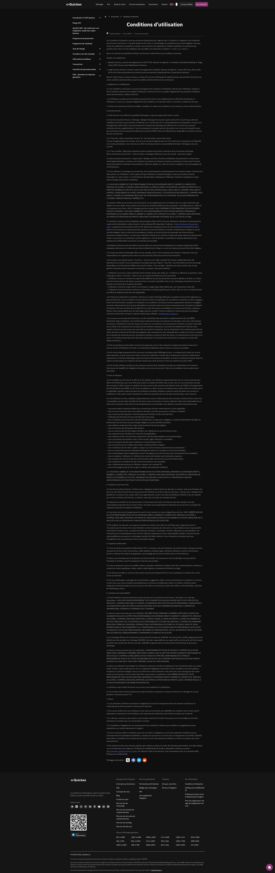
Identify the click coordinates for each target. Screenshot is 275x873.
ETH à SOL (165, 841)
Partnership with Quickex (149, 784)
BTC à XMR (120, 837)
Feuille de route (122, 799)
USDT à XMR (136, 837)
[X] (81, 806)
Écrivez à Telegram (169, 788)
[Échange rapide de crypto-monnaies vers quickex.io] (74, 4)
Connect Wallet (186, 4)
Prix (108, 4)
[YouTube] (99, 806)
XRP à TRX (135, 845)
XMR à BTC (195, 841)
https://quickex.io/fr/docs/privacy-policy (122, 751)
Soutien (164, 4)
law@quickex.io (156, 870)
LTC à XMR (165, 837)
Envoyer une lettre (169, 784)
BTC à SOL (165, 845)
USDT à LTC (180, 837)
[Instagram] (103, 806)
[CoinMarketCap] (108, 806)
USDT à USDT (121, 845)
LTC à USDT (150, 841)
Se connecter (201, 4)
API (140, 792)
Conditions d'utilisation (194, 784)
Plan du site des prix (124, 826)
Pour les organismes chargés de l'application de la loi (194, 803)
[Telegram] (72, 806)
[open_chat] (269, 867)
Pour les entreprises (137, 4)
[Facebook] (94, 806)
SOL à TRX (120, 841)
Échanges (99, 4)
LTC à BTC (195, 845)
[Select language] (176, 4)
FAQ (117, 788)
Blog (118, 795)
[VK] (90, 806)
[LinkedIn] (76, 806)
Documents (153, 4)
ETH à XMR (195, 837)
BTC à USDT (136, 841)
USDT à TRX (180, 841)
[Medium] (85, 806)
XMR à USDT (151, 837)
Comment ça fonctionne (125, 784)
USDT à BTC (180, 845)
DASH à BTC (150, 845)
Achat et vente (119, 4)
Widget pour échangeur (148, 788)
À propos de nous (123, 792)
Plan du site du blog (123, 823)
